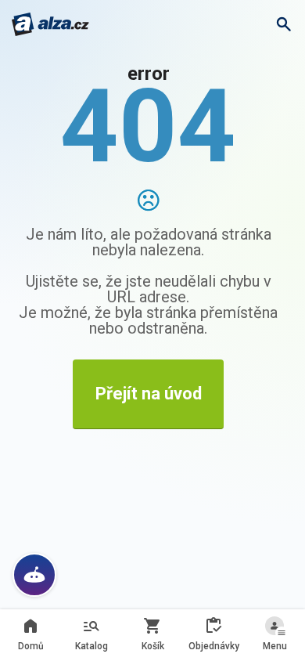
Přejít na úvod (148, 393)
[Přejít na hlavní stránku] (50, 24)
